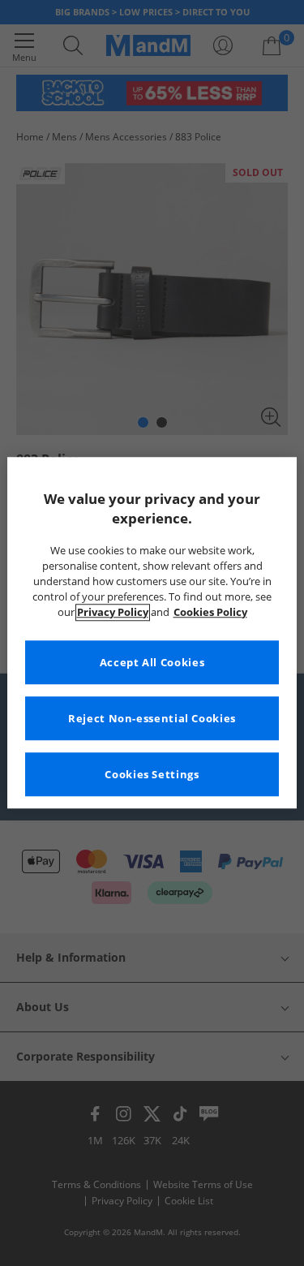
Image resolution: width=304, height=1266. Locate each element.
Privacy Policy (112, 612)
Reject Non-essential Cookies (152, 719)
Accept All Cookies (152, 663)
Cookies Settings (152, 775)
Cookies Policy (210, 612)
